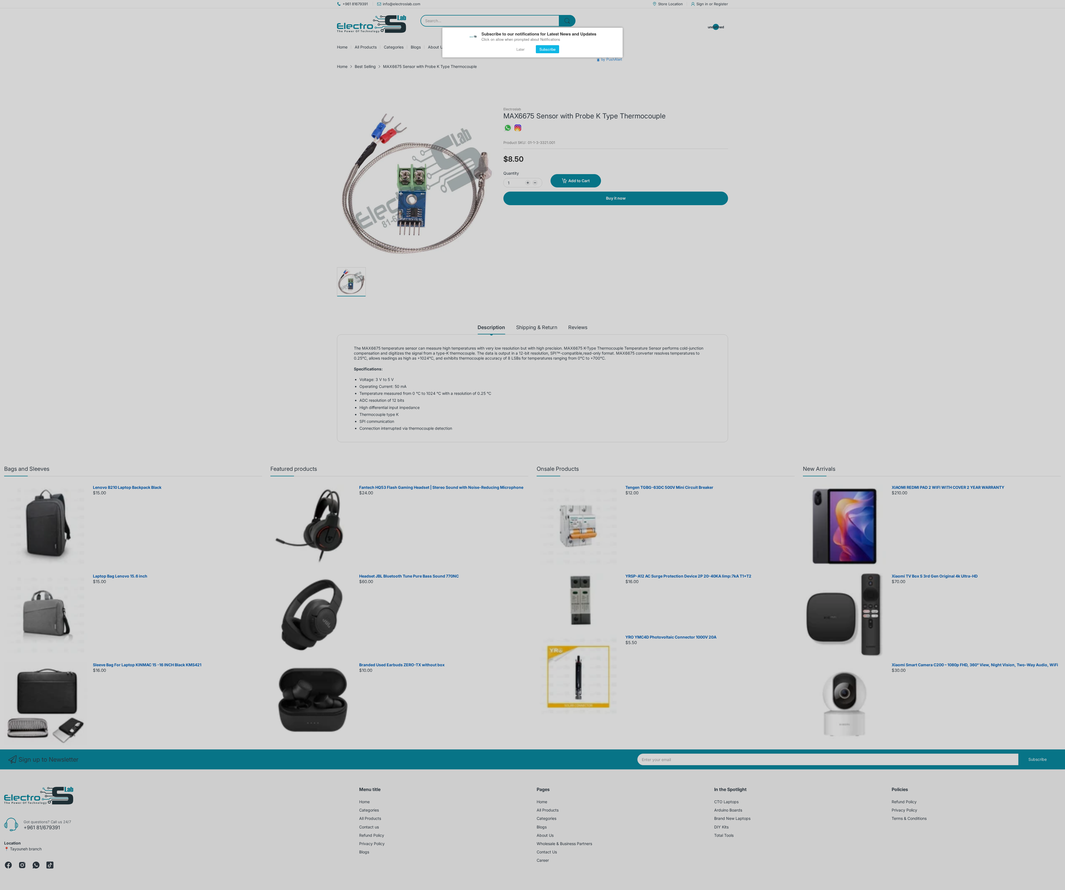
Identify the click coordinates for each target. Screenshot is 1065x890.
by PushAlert (611, 59)
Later (520, 49)
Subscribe (547, 49)
